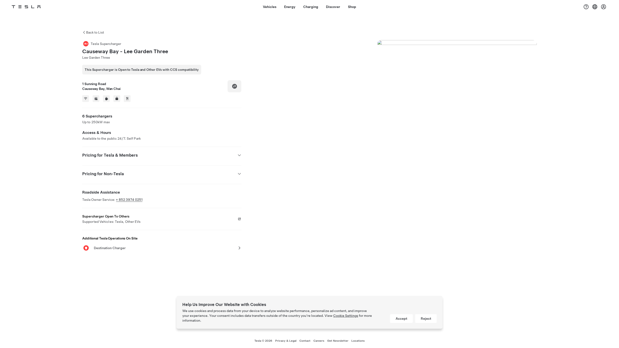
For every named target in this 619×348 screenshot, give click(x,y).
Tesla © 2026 (263, 340)
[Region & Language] (595, 7)
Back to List (95, 32)
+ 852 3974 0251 (129, 200)
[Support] (586, 7)
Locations (358, 340)
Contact (304, 340)
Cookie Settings (345, 316)
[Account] (603, 7)
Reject (426, 318)
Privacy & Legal (285, 340)
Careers (318, 340)
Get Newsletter (337, 340)
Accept (401, 318)
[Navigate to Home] (26, 7)
